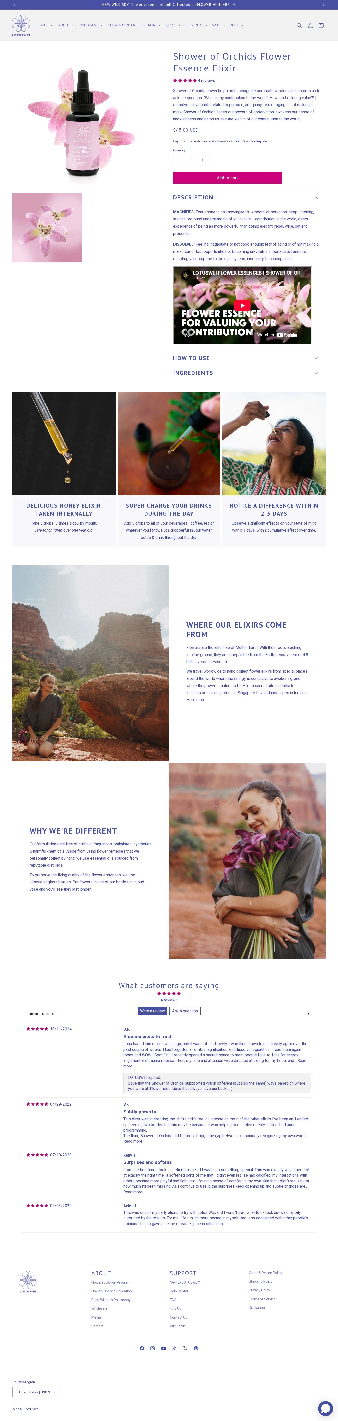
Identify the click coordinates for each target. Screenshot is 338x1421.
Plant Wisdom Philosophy (111, 1300)
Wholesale (99, 1308)
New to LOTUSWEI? (185, 1282)
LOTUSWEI (32, 1409)
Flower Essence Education (111, 1291)
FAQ (173, 1300)
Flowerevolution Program (111, 1282)
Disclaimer (257, 1308)
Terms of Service (262, 1299)
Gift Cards (178, 1326)
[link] (64, 443)
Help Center (179, 1291)
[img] (37, 1029)
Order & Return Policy (265, 1273)
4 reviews (169, 1000)
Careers (97, 1326)
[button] (46, 25)
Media (96, 1317)
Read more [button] (132, 1141)
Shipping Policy (260, 1281)
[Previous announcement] (14, 4)
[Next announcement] (323, 4)
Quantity (179, 150)
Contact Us (178, 1317)
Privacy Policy (259, 1290)
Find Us (175, 1308)
